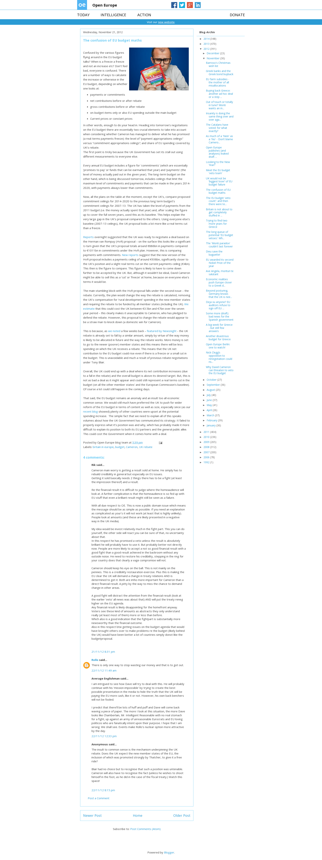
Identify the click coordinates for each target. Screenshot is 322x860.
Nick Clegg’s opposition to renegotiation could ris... (219, 357)
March (211, 415)
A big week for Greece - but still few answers (219, 328)
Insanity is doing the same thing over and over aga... (219, 116)
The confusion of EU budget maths (218, 191)
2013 (206, 43)
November (213, 58)
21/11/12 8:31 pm (103, 651)
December (213, 53)
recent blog (90, 411)
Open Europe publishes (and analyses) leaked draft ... (217, 152)
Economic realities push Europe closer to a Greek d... (219, 282)
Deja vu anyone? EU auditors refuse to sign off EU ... (218, 305)
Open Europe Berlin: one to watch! (218, 345)
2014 (206, 38)
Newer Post (92, 815)
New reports (130, 255)
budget (119, 447)
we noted (114, 331)
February (212, 420)
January (211, 425)
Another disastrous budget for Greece (218, 337)
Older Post (181, 815)
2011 (206, 432)
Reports (88, 237)
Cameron (132, 447)
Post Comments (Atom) (145, 829)
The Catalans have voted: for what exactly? (217, 128)
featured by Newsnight (161, 331)
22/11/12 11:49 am (103, 670)
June (210, 400)
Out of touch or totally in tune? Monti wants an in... (219, 105)
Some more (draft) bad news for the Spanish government (219, 316)
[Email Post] (160, 442)
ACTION (144, 14)
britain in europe (103, 447)
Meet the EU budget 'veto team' (218, 171)
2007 (206, 452)
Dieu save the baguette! (214, 253)
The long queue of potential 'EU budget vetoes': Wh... (219, 235)
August (211, 390)
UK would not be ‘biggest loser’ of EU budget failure (219, 181)
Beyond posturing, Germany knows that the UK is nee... (219, 294)
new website (166, 22)
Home (137, 815)
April (210, 410)
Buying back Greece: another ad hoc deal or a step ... (219, 94)
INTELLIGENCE (113, 14)
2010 (206, 437)
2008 (206, 447)
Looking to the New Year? (218, 163)
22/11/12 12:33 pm (104, 736)
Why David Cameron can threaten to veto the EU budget (219, 370)
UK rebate (145, 447)
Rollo (94, 660)
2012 (206, 49)
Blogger (169, 852)
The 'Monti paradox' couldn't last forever (219, 244)
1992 (206, 462)
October (212, 379)
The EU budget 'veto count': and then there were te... (218, 201)
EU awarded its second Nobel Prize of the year (219, 263)
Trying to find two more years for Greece (216, 224)
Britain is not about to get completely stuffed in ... (219, 212)
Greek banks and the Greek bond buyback (219, 72)
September (214, 384)
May (210, 405)
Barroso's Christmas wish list (218, 64)
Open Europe (104, 5)
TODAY (83, 14)
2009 (206, 442)
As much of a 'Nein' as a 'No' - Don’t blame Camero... (219, 139)
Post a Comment (98, 798)
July (209, 395)
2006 (206, 457)
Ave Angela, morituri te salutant (219, 272)
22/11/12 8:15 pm (103, 790)
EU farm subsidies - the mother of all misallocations (217, 82)
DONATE (237, 14)
